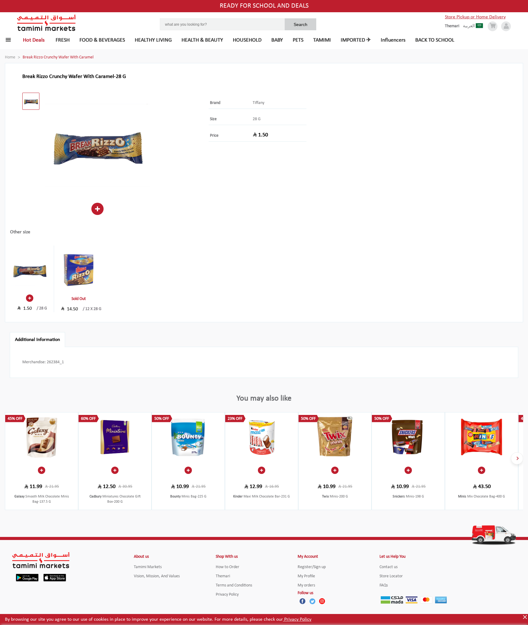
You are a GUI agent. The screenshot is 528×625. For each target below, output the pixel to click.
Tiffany (258, 103)
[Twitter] (312, 601)
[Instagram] (322, 601)
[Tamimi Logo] (46, 23)
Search (300, 24)
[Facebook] (302, 601)
